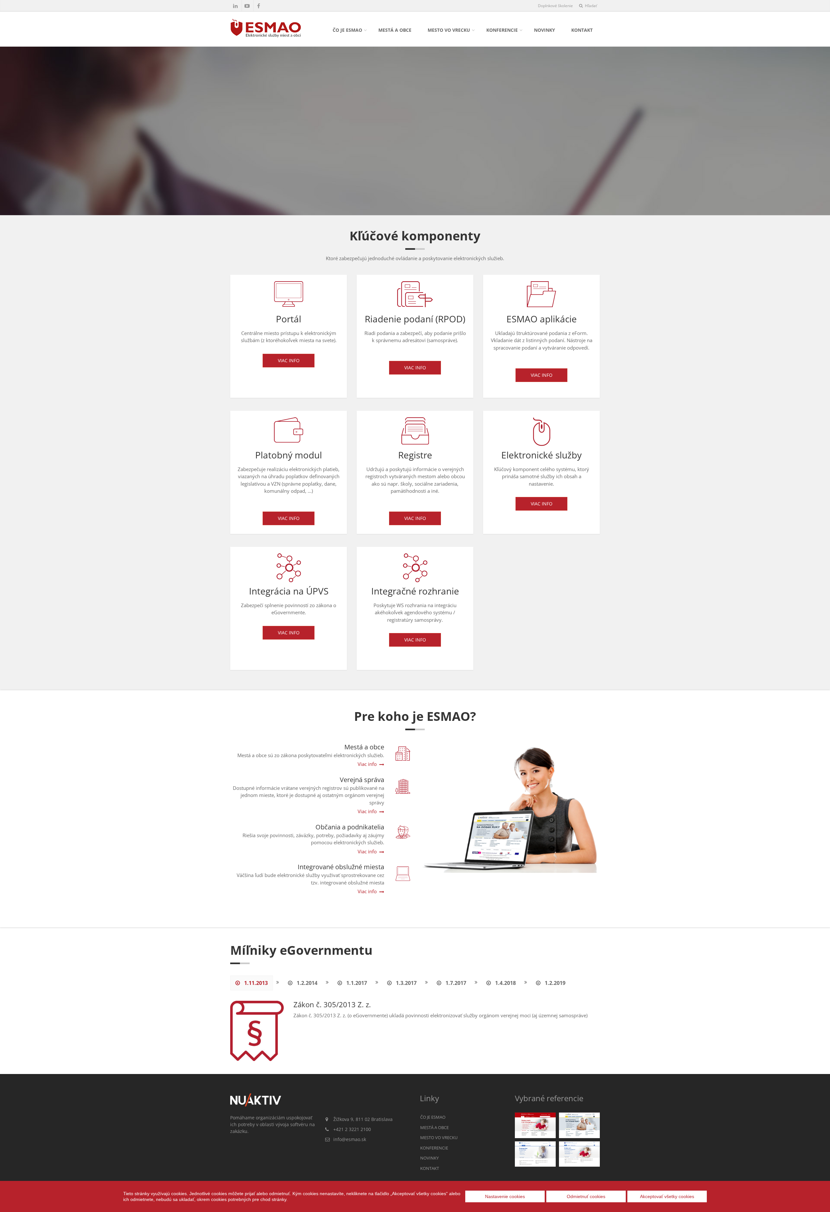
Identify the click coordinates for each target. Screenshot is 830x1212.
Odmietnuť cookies (586, 1196)
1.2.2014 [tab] (306, 983)
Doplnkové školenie (555, 5)
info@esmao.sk (349, 1139)
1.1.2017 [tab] (356, 983)
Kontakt (582, 30)
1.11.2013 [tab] (255, 983)
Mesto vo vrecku (449, 30)
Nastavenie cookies (505, 1196)
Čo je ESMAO (347, 30)
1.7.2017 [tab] (455, 983)
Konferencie (502, 30)
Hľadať (590, 5)
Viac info (289, 360)
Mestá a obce (394, 30)
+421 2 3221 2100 (352, 1129)
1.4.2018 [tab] (505, 983)
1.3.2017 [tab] (406, 983)
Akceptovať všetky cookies (667, 1196)
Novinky (544, 30)
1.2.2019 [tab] (554, 983)
